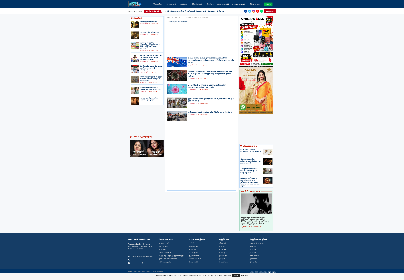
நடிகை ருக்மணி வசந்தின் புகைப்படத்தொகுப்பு (139, 152)
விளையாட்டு (223, 4)
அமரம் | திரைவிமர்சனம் (148, 22)
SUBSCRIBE (271, 11)
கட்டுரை (183, 4)
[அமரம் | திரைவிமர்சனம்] (135, 24)
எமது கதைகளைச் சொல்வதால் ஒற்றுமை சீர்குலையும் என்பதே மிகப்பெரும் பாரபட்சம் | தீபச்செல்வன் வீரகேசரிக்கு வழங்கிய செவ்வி (255, 221)
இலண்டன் (171, 4)
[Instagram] (253, 11)
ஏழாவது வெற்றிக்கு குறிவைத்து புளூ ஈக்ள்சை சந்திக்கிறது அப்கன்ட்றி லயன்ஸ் (149, 46)
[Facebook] (245, 11)
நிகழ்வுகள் (255, 4)
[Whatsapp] (261, 11)
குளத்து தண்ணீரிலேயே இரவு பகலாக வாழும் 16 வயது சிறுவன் (249, 171)
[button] (163, 11)
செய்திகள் (158, 4)
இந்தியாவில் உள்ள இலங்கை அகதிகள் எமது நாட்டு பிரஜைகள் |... (151, 68)
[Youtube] (257, 11)
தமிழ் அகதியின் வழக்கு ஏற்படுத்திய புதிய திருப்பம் (210, 112)
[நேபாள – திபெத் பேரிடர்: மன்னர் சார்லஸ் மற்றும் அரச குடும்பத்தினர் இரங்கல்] (135, 90)
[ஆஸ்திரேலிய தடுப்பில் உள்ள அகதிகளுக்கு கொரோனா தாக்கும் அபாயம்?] (177, 89)
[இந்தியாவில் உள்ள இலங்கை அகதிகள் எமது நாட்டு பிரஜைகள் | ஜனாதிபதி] (135, 69)
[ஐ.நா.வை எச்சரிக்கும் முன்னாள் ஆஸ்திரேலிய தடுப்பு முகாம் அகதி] (177, 103)
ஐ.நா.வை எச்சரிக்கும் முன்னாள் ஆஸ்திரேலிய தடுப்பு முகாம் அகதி (211, 99)
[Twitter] (249, 11)
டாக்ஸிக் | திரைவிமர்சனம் (149, 32)
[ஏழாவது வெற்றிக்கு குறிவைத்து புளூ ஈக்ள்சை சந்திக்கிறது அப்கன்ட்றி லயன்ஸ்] (135, 45)
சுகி (143, 102)
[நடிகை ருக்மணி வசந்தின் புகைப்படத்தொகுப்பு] (138, 148)
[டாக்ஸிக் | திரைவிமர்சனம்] (135, 35)
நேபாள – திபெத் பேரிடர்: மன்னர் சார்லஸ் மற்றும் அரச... (151, 88)
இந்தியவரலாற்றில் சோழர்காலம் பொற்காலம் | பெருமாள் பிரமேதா (195, 11)
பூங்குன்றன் (145, 23)
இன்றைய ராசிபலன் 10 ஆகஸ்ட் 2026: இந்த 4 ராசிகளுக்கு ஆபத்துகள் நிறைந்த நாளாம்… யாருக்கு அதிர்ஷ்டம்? (250, 182)
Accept (236, 275)
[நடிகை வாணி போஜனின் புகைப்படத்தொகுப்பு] (155, 148)
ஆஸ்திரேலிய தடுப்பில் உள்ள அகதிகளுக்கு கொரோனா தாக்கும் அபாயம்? (207, 86)
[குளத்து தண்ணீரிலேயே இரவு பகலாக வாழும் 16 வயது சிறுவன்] (267, 171)
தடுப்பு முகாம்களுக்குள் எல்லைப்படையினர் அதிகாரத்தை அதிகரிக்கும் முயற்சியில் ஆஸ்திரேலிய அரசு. (211, 60)
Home (168, 17)
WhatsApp (268, 4)
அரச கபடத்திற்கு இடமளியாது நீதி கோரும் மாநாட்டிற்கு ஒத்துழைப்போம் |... (151, 57)
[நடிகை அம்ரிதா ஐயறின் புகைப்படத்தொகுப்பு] (135, 101)
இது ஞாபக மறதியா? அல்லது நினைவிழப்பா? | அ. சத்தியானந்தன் (250, 161)
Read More (244, 275)
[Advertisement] (147, 120)
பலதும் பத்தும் (238, 4)
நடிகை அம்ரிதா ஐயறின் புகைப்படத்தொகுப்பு (149, 99)
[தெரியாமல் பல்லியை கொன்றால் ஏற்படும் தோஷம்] (267, 152)
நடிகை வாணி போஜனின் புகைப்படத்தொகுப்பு (156, 152)
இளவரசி (144, 82)
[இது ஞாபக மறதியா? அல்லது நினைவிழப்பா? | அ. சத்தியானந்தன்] (267, 161)
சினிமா (210, 4)
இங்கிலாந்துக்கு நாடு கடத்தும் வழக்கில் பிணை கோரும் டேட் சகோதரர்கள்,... (151, 79)
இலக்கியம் (197, 4)
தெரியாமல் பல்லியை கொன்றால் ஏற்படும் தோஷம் (250, 151)
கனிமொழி (193, 65)
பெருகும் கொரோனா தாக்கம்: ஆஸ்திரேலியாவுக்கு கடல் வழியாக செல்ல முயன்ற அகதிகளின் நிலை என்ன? (210, 73)
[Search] (275, 4)
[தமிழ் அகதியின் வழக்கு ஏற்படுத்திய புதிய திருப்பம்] (177, 116)
